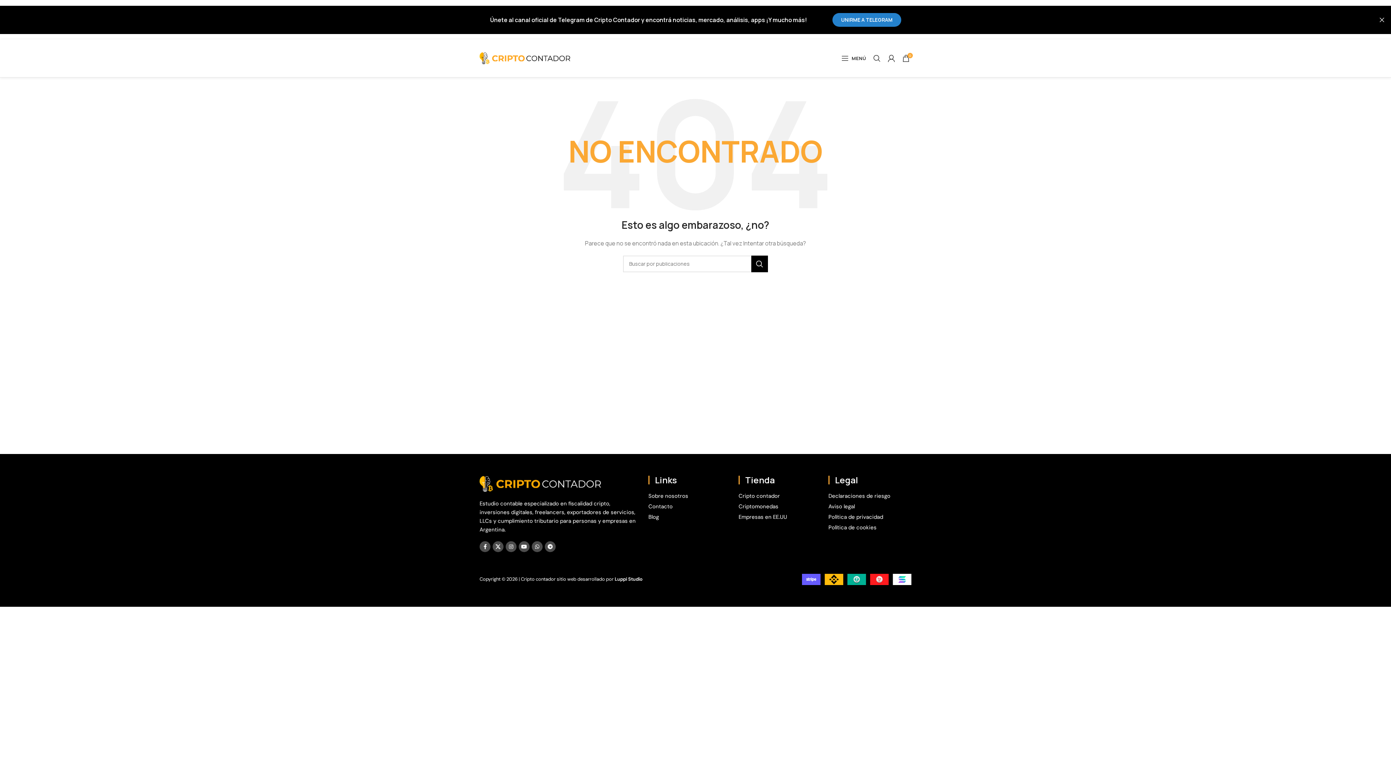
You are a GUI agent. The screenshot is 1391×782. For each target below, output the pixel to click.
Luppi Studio (629, 579)
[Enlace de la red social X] (498, 546)
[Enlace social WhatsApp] (537, 546)
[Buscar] (877, 58)
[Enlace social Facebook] (485, 546)
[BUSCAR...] (759, 264)
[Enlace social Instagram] (511, 546)
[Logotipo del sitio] (525, 57)
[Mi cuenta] (891, 58)
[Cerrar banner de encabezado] (1382, 19)
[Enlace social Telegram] (550, 546)
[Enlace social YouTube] (524, 546)
